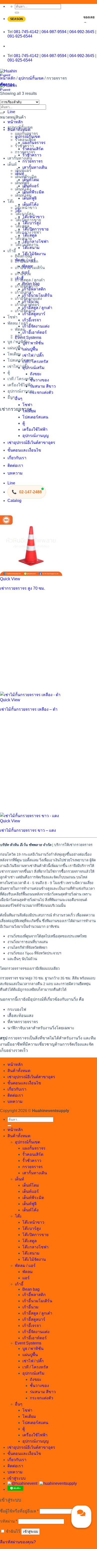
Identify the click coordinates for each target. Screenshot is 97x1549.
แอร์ (18, 335)
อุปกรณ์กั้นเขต (31, 78)
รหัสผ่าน (8, 1521)
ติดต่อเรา (15, 465)
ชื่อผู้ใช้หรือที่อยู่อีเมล (19, 1511)
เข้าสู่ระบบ (30, 1531)
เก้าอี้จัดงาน (25, 311)
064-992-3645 (81, 32)
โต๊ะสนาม (23, 238)
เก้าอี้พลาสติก (26, 261)
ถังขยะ (36, 374)
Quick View (10, 579)
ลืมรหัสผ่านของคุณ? (18, 1542)
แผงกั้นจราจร (26, 133)
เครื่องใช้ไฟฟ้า (35, 429)
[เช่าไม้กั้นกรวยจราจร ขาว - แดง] (29, 816)
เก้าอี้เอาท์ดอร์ (34, 332)
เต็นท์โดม (23, 195)
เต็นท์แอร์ (23, 170)
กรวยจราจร (32, 161)
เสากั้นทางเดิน (34, 167)
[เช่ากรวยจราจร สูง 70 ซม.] (31, 574)
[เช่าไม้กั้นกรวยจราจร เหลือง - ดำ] (30, 695)
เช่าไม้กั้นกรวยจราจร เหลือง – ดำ (28, 709)
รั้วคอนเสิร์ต (25, 140)
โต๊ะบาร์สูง (24, 214)
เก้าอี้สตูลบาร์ (26, 286)
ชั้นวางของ (39, 380)
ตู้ (23, 423)
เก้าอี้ (11, 251)
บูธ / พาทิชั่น (33, 343)
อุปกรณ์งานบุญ (35, 436)
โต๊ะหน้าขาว (26, 208)
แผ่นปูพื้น (30, 349)
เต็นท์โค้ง (23, 189)
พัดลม (20, 329)
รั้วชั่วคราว (24, 146)
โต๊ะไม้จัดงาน (34, 254)
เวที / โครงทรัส (35, 361)
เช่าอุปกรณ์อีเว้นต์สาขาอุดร (31, 442)
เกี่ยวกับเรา (16, 458)
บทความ (15, 473)
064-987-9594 (54, 32)
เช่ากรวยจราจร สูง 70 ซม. (22, 588)
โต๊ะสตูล (22, 226)
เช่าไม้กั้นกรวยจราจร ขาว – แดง (28, 830)
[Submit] (17, 12)
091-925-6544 (19, 36)
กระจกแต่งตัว (41, 392)
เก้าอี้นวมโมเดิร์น (30, 268)
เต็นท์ (12, 164)
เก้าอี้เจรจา (31, 320)
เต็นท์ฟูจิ (22, 183)
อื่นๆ (18, 398)
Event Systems (28, 337)
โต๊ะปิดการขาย (28, 220)
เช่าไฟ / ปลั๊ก (33, 355)
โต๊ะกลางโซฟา (28, 232)
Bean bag (23, 256)
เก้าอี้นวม (23, 274)
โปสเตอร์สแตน (35, 417)
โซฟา (27, 405)
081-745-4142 (26, 32)
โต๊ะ (10, 201)
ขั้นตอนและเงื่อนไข (24, 450)
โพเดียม (14, 354)
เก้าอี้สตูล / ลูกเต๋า (30, 280)
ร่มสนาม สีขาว (43, 386)
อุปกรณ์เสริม (33, 368)
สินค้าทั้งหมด (18, 129)
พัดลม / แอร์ (17, 323)
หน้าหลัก (15, 122)
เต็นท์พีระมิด (33, 192)
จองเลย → (89, 19)
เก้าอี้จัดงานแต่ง (35, 326)
